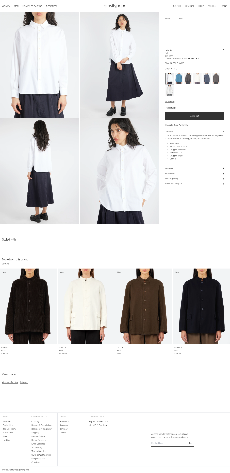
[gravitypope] (115, 6)
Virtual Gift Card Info (98, 425)
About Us (7, 421)
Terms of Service (38, 451)
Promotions (8, 432)
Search (177, 6)
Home (167, 19)
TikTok (63, 432)
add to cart (194, 116)
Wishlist (213, 6)
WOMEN (6, 6)
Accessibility (37, 447)
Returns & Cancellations (42, 425)
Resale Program (38, 440)
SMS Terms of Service (41, 455)
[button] (194, 58)
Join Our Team (9, 429)
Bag (225, 6)
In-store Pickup (38, 436)
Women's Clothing (10, 382)
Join (190, 443)
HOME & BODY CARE (32, 6)
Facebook (64, 421)
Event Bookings (38, 443)
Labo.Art (169, 50)
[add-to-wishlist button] (223, 50)
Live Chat (6, 440)
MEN (16, 6)
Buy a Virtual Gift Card (98, 421)
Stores (5, 436)
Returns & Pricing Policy (42, 429)
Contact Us (7, 425)
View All (5, 263)
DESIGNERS (52, 6)
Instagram (64, 425)
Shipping (35, 432)
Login (202, 6)
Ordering (35, 421)
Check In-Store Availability (176, 125)
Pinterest (64, 429)
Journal (189, 6)
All (174, 19)
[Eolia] (169, 78)
